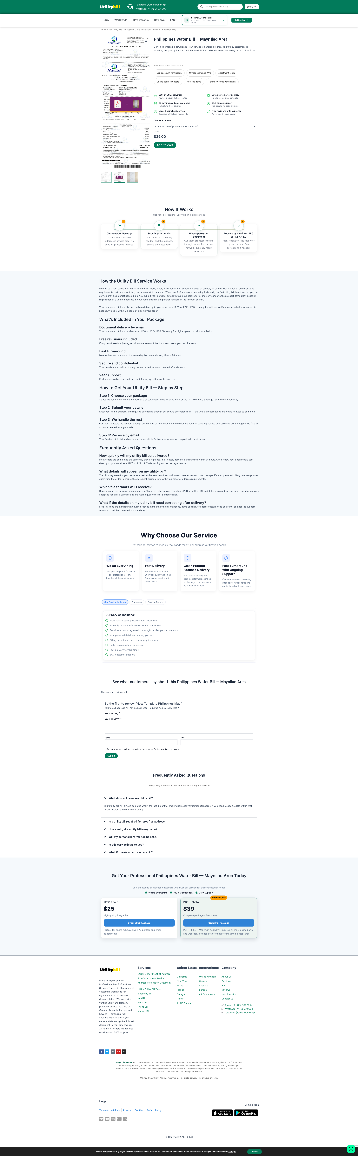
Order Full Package (218, 922)
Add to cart (165, 145)
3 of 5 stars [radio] (131, 714)
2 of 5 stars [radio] (127, 714)
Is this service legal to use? (126, 844)
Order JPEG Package (139, 922)
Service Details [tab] (155, 602)
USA (106, 19)
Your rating (113, 713)
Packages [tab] (137, 602)
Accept (254, 1151)
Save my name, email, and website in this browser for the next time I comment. (143, 749)
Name (107, 737)
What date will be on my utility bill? (131, 798)
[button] (146, 41)
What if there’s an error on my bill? (131, 852)
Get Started (240, 20)
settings (232, 1151)
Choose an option (162, 120)
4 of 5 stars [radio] (135, 714)
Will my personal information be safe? (133, 837)
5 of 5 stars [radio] (139, 714)
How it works (141, 19)
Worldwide (120, 19)
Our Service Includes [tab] (115, 602)
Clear (156, 132)
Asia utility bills (115, 29)
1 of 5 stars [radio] (123, 714)
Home (104, 29)
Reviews (159, 19)
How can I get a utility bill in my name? (133, 829)
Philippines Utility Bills (134, 29)
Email (183, 737)
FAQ (172, 19)
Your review (113, 719)
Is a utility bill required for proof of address (137, 821)
